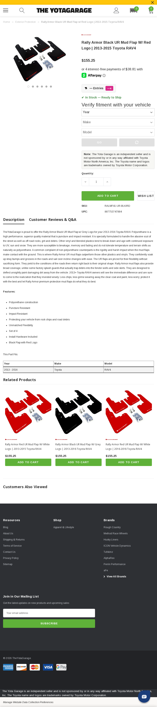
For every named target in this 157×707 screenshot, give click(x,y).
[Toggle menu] (6, 10)
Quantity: (88, 173)
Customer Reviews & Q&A (52, 219)
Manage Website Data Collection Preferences (28, 702)
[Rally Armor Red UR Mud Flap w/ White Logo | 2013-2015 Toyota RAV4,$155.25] (28, 411)
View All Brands (116, 576)
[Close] (152, 2)
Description (13, 219)
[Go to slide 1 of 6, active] (28, 87)
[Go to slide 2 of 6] (33, 87)
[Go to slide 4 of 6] (42, 87)
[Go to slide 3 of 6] (37, 87)
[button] (133, 10)
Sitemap (7, 564)
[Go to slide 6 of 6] (51, 87)
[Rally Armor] (90, 35)
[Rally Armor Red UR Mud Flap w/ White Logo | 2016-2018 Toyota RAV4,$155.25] (129, 411)
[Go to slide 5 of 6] (46, 87)
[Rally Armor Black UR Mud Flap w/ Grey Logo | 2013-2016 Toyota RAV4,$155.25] (78, 411)
